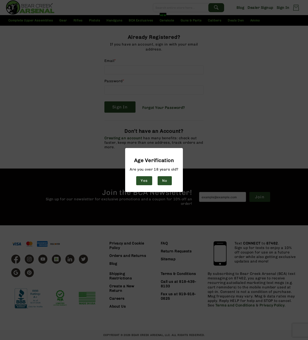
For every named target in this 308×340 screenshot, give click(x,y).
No (164, 180)
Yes (144, 180)
